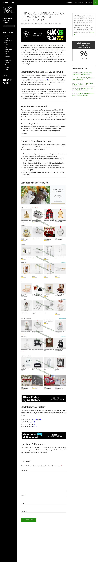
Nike (6, 54)
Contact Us (89, 2)
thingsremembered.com (46, 80)
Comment (24, 470)
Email (23, 503)
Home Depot (8, 49)
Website (23, 511)
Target (7, 62)
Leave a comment (56, 24)
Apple (6, 38)
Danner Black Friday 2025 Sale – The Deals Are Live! (83, 89)
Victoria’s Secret (9, 65)
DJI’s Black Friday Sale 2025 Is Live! (82, 84)
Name (23, 495)
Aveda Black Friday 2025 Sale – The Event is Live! (82, 73)
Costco (7, 44)
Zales (6, 69)
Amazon (7, 36)
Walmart (7, 67)
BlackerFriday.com (42, 24)
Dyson (7, 47)
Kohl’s (7, 51)
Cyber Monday (79, 2)
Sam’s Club (8, 60)
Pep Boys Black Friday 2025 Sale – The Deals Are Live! (83, 94)
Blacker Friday (8, 2)
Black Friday (68, 2)
